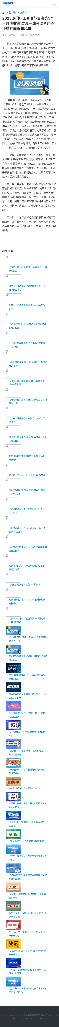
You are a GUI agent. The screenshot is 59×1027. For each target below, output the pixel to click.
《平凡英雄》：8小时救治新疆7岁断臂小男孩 (27, 733)
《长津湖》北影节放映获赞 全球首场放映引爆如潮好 (27, 620)
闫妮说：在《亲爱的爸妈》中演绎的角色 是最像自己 (28, 439)
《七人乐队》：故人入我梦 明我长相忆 (26, 841)
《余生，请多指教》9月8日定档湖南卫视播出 (27, 420)
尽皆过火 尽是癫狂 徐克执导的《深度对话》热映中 (27, 896)
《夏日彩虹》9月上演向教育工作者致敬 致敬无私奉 (27, 326)
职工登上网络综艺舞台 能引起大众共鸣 (27, 475)
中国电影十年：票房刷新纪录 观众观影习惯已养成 (27, 771)
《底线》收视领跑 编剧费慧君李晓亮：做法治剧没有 (27, 752)
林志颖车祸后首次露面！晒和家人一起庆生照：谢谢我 (28, 696)
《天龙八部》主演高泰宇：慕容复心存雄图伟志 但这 (28, 401)
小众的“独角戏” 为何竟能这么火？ (24, 788)
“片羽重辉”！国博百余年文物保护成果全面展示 (27, 824)
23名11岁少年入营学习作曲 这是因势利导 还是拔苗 (27, 915)
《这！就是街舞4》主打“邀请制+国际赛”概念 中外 (28, 363)
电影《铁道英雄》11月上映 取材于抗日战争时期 (27, 601)
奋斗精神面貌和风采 (10, 243)
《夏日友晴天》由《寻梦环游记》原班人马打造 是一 (28, 511)
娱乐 (22, 12)
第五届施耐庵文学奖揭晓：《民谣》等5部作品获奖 (28, 658)
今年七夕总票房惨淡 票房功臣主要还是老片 (27, 307)
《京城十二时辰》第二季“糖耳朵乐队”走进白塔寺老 (27, 952)
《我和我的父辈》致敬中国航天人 (24, 584)
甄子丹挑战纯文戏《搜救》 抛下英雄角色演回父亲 (27, 715)
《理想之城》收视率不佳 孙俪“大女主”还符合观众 (28, 269)
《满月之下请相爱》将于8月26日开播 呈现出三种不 (28, 548)
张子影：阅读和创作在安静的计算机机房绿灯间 (28, 858)
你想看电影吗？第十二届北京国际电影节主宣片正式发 (28, 805)
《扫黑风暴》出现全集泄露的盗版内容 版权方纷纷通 (27, 382)
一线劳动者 (50, 240)
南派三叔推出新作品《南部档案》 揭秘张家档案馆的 (27, 492)
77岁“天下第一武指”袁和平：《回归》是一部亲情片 (27, 933)
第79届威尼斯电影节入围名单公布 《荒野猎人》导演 (27, 971)
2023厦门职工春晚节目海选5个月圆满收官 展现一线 (28, 639)
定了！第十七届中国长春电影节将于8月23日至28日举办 (27, 990)
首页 (15, 12)
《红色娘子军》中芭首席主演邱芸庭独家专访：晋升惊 (28, 877)
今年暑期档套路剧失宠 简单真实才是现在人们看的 (27, 345)
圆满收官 (42, 240)
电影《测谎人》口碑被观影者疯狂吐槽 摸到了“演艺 (27, 567)
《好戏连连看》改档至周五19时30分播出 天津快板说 (27, 530)
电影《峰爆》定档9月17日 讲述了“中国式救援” (27, 458)
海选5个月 (33, 240)
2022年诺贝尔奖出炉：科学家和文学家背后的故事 (27, 677)
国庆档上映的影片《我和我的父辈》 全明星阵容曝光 (27, 288)
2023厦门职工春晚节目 (19, 240)
